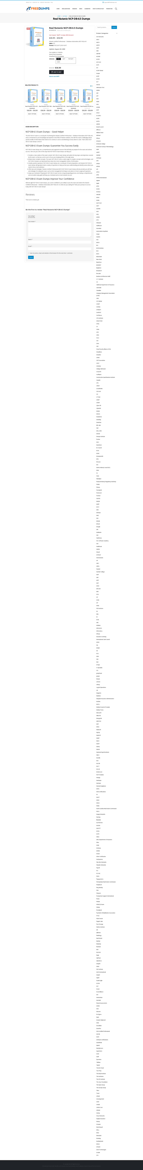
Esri (97, 464)
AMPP (97, 152)
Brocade (98, 273)
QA (97, 930)
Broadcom (99, 270)
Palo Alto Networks (101, 862)
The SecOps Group (101, 1087)
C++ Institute (99, 279)
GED (97, 510)
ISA (97, 645)
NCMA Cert (99, 772)
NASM (98, 749)
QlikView (98, 932)
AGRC (97, 101)
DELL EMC (99, 431)
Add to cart (57, 72)
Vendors (74, 8)
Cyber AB (98, 405)
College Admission (101, 369)
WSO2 (97, 1144)
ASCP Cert (99, 203)
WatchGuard (99, 1127)
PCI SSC (98, 873)
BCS (97, 251)
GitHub (98, 521)
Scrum (98, 989)
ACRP (97, 76)
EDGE (97, 453)
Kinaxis (98, 679)
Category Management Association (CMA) (105, 294)
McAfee (98, 701)
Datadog (98, 419)
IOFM (97, 642)
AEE (97, 93)
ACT (97, 82)
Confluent (98, 374)
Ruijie (97, 955)
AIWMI (98, 124)
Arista (97, 197)
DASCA (98, 414)
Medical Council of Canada (103, 707)
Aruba (97, 200)
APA (97, 161)
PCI (97, 870)
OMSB (98, 851)
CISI (97, 340)
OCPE (97, 834)
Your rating (31, 216)
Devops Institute (100, 436)
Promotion (109, 8)
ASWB (97, 217)
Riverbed (98, 946)
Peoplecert (99, 884)
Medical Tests (99, 710)
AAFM (97, 45)
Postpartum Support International (105, 896)
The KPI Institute (100, 1079)
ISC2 (97, 653)
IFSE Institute (99, 608)
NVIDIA (98, 825)
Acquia (98, 73)
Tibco (97, 1090)
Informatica (99, 631)
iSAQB (98, 648)
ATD (97, 220)
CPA (97, 383)
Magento (98, 693)
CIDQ (97, 324)
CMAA (97, 357)
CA (97, 282)
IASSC (97, 586)
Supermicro (99, 1051)
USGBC (98, 1104)
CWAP (97, 400)
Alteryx (98, 138)
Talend (98, 1065)
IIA (97, 611)
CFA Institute (99, 318)
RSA (97, 949)
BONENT (98, 265)
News (80, 8)
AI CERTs (98, 115)
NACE (97, 741)
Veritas (98, 1113)
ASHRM (98, 208)
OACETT (98, 828)
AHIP (97, 110)
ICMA (97, 600)
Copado (98, 380)
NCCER (98, 763)
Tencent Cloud (100, 1068)
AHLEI (97, 113)
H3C (97, 535)
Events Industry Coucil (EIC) (103, 467)
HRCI (97, 563)
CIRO (97, 335)
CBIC (97, 298)
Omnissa (98, 848)
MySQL (98, 732)
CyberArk (98, 408)
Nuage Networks (100, 814)
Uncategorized (100, 1099)
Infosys (98, 634)
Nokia (97, 806)
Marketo (98, 696)
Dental (98, 433)
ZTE (97, 1155)
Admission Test (100, 87)
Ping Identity (99, 887)
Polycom (98, 893)
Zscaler (98, 1152)
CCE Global (99, 301)
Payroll (98, 868)
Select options (32, 114)
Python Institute (100, 927)
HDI (97, 543)
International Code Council (103, 639)
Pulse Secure (99, 918)
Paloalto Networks (101, 865)
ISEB (97, 656)
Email (30, 246)
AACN (97, 42)
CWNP (98, 402)
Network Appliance (101, 786)
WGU (97, 1133)
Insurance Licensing (101, 636)
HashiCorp (99, 538)
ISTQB (98, 665)
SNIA (97, 1023)
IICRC (97, 619)
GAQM (98, 501)
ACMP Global (99, 70)
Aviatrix (98, 237)
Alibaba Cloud (99, 132)
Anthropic (98, 158)
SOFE (97, 1037)
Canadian (98, 290)
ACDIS (98, 59)
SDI (97, 994)
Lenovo (98, 681)
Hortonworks (99, 557)
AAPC (97, 48)
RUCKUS (98, 952)
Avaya (97, 234)
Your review (31, 221)
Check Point (99, 321)
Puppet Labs (99, 921)
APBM (98, 163)
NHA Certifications (101, 791)
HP (97, 560)
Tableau (98, 1062)
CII (97, 326)
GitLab (98, 524)
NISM (97, 800)
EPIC (97, 459)
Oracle (98, 853)
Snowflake (99, 1025)
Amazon (98, 141)
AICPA (97, 121)
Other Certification (101, 856)
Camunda (98, 287)
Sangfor (98, 963)
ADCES (98, 84)
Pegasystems (99, 879)
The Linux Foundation (101, 1082)
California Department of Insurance (105, 285)
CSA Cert (98, 391)
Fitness (98, 487)
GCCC (97, 507)
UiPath (98, 1096)
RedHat (98, 941)
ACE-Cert (98, 62)
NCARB (98, 758)
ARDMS (98, 194)
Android (98, 155)
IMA (97, 622)
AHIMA (98, 107)
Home (58, 8)
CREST (98, 386)
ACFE (97, 65)
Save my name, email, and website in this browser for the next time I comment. (51, 253)
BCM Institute (100, 248)
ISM (97, 659)
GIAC (97, 515)
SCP (97, 986)
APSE (97, 186)
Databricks (99, 417)
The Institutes (99, 1076)
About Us (29, 2)
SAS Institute (99, 969)
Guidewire (98, 532)
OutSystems (99, 859)
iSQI (97, 662)
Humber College (100, 572)
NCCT (97, 766)
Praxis (97, 899)
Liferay (98, 684)
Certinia (98, 307)
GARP (97, 504)
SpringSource (99, 1048)
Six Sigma (98, 1014)
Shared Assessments (101, 1003)
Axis (97, 239)
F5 (97, 473)
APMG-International (101, 177)
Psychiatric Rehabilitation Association (105, 913)
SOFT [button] (64, 59)
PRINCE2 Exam (100, 904)
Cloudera (98, 355)
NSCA (97, 811)
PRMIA (98, 907)
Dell (97, 428)
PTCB (97, 915)
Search (114, 27)
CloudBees (99, 352)
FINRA (98, 484)
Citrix (97, 343)
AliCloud (98, 135)
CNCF (97, 363)
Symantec (98, 1059)
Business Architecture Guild (103, 276)
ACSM (97, 79)
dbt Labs (98, 425)
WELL (97, 1130)
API (97, 169)
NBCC (97, 755)
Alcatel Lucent (100, 127)
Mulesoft (98, 729)
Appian (98, 180)
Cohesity (98, 366)
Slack (97, 1017)
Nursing (98, 817)
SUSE (97, 1054)
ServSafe (98, 1000)
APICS (97, 172)
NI (96, 794)
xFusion (98, 1147)
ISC (97, 650)
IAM (97, 577)
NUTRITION (99, 822)
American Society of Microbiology (104, 146)
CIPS (97, 332)
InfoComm (99, 628)
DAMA (98, 411)
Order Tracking (45, 2)
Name (30, 239)
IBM (97, 591)
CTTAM (98, 397)
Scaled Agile (99, 980)
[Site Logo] (38, 9)
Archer (98, 189)
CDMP (98, 304)
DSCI (97, 442)
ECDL (97, 450)
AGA (97, 98)
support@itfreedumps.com (110, 2)
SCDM (98, 983)
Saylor (97, 977)
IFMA (97, 605)
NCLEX (98, 769)
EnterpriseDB (99, 456)
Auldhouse (99, 225)
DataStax (98, 422)
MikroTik (98, 715)
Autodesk (98, 228)
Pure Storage (99, 924)
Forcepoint (99, 490)
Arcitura (98, 192)
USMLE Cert (99, 1107)
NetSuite (98, 783)
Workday (98, 1138)
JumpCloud (99, 673)
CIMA (97, 329)
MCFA (97, 704)
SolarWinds (99, 1042)
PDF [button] (59, 59)
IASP (97, 583)
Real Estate (99, 938)
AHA (97, 104)
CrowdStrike (99, 388)
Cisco (97, 338)
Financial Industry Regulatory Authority (106, 481)
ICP (97, 603)
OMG (97, 845)
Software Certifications (102, 1039)
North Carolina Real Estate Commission (106, 808)
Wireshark (98, 1135)
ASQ (97, 214)
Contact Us (35, 2)
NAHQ (98, 746)
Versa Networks (100, 1116)
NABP (97, 738)
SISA (97, 1008)
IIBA (97, 614)
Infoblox (98, 625)
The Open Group (100, 1085)
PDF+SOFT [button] (70, 59)
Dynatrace (99, 445)
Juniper (98, 676)
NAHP (97, 744)
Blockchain (99, 256)
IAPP (97, 580)
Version (51, 59)
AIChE (97, 118)
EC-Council (99, 448)
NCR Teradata (100, 775)
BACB (97, 242)
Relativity (98, 944)
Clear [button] (58, 62)
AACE (97, 39)
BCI (97, 245)
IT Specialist (99, 667)
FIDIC (97, 476)
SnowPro (98, 1028)
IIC (97, 617)
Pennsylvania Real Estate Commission (106, 882)
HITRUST (98, 555)
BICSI (97, 254)
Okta (97, 842)
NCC (97, 760)
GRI (97, 529)
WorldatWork (99, 1141)
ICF (97, 597)
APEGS (98, 166)
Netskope (98, 780)
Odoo (97, 837)
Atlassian (98, 223)
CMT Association (100, 360)
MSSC (97, 727)
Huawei (98, 569)
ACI (97, 67)
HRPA (97, 566)
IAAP (97, 574)
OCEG (97, 831)
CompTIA (98, 371)
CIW (97, 346)
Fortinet (98, 495)
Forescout (99, 493)
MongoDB (99, 718)
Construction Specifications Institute (105, 377)
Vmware (98, 1124)
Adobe (98, 90)
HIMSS (98, 549)
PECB (97, 876)
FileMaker (98, 479)
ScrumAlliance (99, 992)
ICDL (97, 594)
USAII (97, 1102)
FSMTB (98, 498)
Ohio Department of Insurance (104, 839)
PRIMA (98, 901)
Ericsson (98, 462)
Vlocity (98, 1121)
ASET (97, 206)
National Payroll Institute (102, 752)
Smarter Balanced (100, 1020)
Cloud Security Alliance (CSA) (103, 349)
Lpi (97, 690)
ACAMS (98, 56)
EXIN (97, 470)
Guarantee (87, 8)
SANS (97, 966)
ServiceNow (99, 997)
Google (98, 526)
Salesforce (99, 961)
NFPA (97, 789)
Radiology (98, 935)
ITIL (97, 670)
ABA (97, 51)
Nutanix (32, 104)
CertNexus (99, 315)
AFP (97, 96)
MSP (97, 724)
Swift (97, 1056)
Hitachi (98, 552)
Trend (97, 1093)
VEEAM (98, 1110)
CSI (97, 394)
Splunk (98, 1045)
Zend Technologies (101, 1149)
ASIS (97, 211)
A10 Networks (100, 36)
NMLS (97, 803)
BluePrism (98, 262)
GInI (97, 518)
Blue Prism (99, 259)
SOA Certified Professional (103, 1031)
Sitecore (98, 1011)
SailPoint (98, 958)
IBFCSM (98, 588)
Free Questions (66, 8)
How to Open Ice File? (98, 8)
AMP (97, 149)
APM (97, 175)
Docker (98, 439)
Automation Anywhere (102, 231)
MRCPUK (98, 721)
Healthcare (99, 546)
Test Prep (98, 1071)
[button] (116, 9)
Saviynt (98, 975)
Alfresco (98, 129)
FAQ (52, 2)
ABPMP (98, 53)
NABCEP (98, 735)
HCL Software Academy (102, 541)
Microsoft (98, 713)
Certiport (98, 309)
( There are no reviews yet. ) (64, 30)
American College (100, 144)
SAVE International (101, 972)
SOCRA (98, 1034)
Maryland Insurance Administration (105, 698)
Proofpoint (99, 910)
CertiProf (98, 312)
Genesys (98, 512)
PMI (97, 890)
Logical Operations (101, 687)
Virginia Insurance (100, 1118)
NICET (98, 797)
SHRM (97, 1006)
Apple (97, 183)
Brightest (98, 268)
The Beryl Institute (101, 1073)
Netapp (98, 777)
